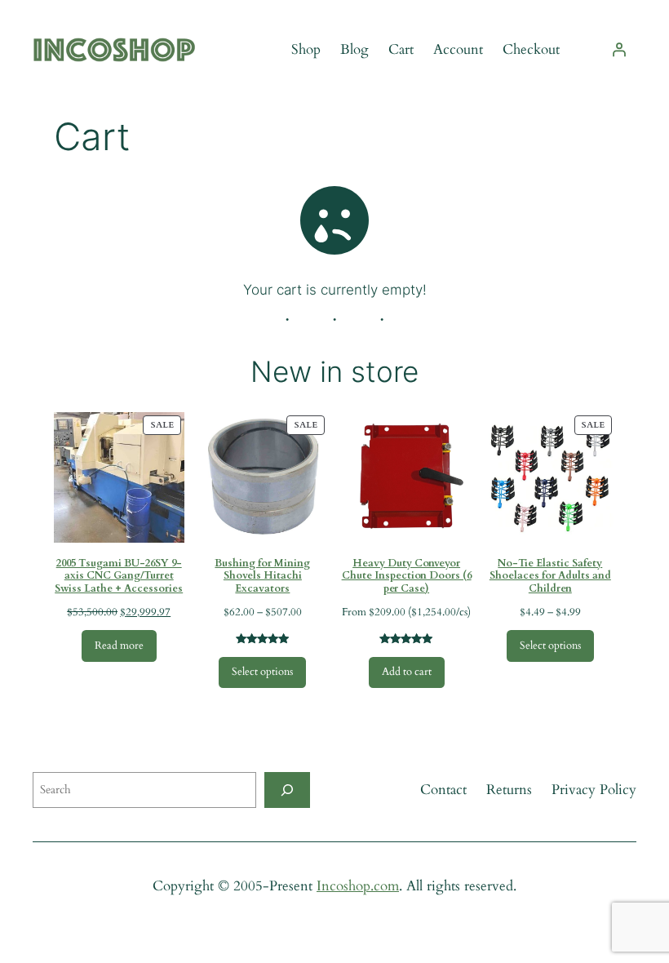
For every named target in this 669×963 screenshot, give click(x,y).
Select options (262, 672)
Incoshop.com (358, 885)
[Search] (287, 789)
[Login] (619, 50)
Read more (119, 646)
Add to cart (407, 672)
